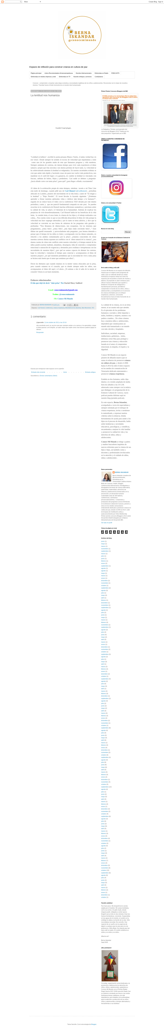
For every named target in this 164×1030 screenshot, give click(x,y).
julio (102, 556)
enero (103, 563)
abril (102, 598)
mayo (103, 544)
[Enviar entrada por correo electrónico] (64, 304)
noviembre (104, 549)
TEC (93, 307)
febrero (103, 561)
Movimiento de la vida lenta (73, 307)
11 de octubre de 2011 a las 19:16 (55, 322)
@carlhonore (81, 191)
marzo (103, 546)
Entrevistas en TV (64, 77)
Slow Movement (86, 307)
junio (102, 541)
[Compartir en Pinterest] (77, 305)
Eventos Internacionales (84, 73)
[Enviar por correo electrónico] (68, 305)
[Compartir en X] (72, 305)
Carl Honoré (41, 307)
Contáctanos (99, 77)
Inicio (65, 372)
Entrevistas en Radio (101, 73)
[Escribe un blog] (70, 305)
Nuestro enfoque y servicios (82, 77)
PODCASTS (115, 73)
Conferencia (49, 307)
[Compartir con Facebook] (75, 305)
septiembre (105, 551)
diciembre (104, 580)
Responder (40, 332)
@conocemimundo (66, 294)
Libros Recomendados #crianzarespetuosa (59, 73)
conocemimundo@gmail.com (66, 290)
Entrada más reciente (38, 372)
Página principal (36, 73)
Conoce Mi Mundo (65, 299)
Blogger (93, 1024)
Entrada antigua (90, 372)
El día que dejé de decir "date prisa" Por (47, 283)
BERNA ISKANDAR (121, 472)
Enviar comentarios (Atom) (48, 376)
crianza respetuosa (59, 307)
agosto (103, 568)
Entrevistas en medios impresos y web (43, 77)
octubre (103, 585)
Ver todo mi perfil (106, 523)
